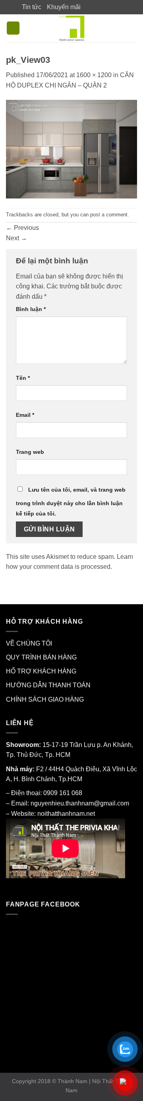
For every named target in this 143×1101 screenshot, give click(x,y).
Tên (23, 378)
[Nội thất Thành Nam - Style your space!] (71, 28)
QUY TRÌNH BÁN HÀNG (41, 657)
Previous (22, 227)
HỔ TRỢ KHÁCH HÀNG (41, 671)
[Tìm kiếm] (133, 28)
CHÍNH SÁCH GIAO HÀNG (45, 699)
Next (16, 238)
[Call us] (117, 7)
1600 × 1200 (94, 75)
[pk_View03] (71, 148)
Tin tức (31, 7)
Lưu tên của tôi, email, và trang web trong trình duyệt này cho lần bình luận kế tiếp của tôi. (71, 501)
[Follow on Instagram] (94, 7)
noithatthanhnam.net (66, 813)
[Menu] (13, 28)
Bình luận (31, 309)
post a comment (109, 215)
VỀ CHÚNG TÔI (29, 643)
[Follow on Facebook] (87, 7)
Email (25, 415)
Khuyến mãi (64, 7)
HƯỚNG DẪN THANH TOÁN (48, 685)
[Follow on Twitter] (102, 7)
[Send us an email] (110, 7)
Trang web (30, 452)
